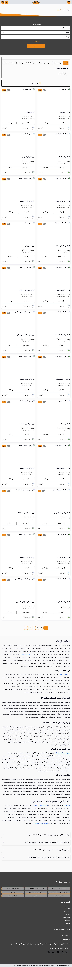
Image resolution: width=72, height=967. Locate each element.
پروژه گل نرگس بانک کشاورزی (36, 892)
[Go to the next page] (30, 628)
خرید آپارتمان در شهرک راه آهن (59, 889)
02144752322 (66, 935)
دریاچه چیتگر (37, 63)
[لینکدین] (57, 952)
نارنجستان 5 (36, 896)
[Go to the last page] (26, 628)
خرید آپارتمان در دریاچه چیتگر (36, 889)
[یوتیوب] (53, 952)
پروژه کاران (13, 892)
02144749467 (65, 940)
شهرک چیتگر (58, 63)
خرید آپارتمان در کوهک (12, 889)
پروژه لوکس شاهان (59, 896)
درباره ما (68, 908)
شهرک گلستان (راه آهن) (23, 63)
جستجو (36, 46)
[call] (3, 2)
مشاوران (68, 923)
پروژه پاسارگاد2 (13, 896)
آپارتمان (39, 90)
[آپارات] (48, 952)
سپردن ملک (66, 914)
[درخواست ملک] (6, 2)
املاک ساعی (66, 10)
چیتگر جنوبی (48, 63)
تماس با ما (67, 911)
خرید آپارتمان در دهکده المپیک (59, 892)
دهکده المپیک (9, 63)
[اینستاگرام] (62, 952)
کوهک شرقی (62, 74)
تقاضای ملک (66, 917)
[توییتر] (66, 952)
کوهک (66, 63)
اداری (39, 491)
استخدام (67, 920)
